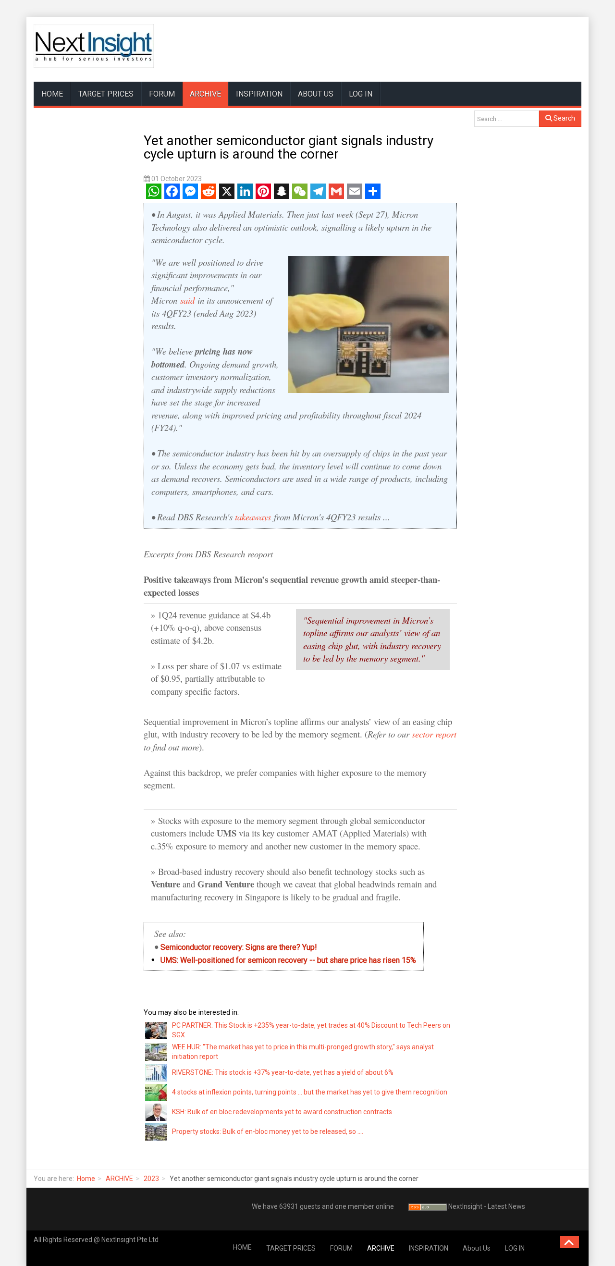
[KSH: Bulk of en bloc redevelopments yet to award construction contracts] (156, 1112)
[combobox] (506, 119)
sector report (434, 734)
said (187, 300)
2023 (151, 1178)
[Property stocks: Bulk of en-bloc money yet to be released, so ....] (156, 1131)
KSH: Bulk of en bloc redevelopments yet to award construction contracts (282, 1112)
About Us (315, 93)
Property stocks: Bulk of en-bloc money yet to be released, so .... (267, 1131)
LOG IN (360, 93)
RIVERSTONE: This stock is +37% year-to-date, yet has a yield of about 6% (283, 1072)
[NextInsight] (94, 46)
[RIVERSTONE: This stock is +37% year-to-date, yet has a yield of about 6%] (156, 1072)
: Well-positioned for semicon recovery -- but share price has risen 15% (283, 960)
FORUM (162, 93)
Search (563, 118)
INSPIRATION (259, 93)
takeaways (253, 517)
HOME (52, 93)
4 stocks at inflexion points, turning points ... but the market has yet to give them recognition (309, 1092)
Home (86, 1178)
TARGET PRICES (106, 93)
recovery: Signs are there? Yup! (238, 947)
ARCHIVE (205, 93)
